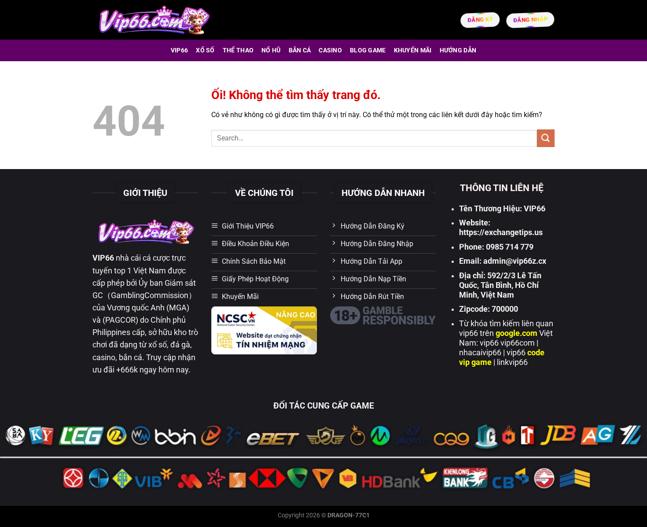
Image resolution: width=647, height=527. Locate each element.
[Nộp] (546, 138)
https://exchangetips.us (501, 232)
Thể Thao (238, 50)
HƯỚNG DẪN (458, 50)
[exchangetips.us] (153, 19)
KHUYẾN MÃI (413, 50)
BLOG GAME (368, 50)
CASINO (330, 50)
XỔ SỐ (205, 50)
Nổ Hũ (270, 50)
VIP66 (179, 50)
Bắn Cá (300, 50)
